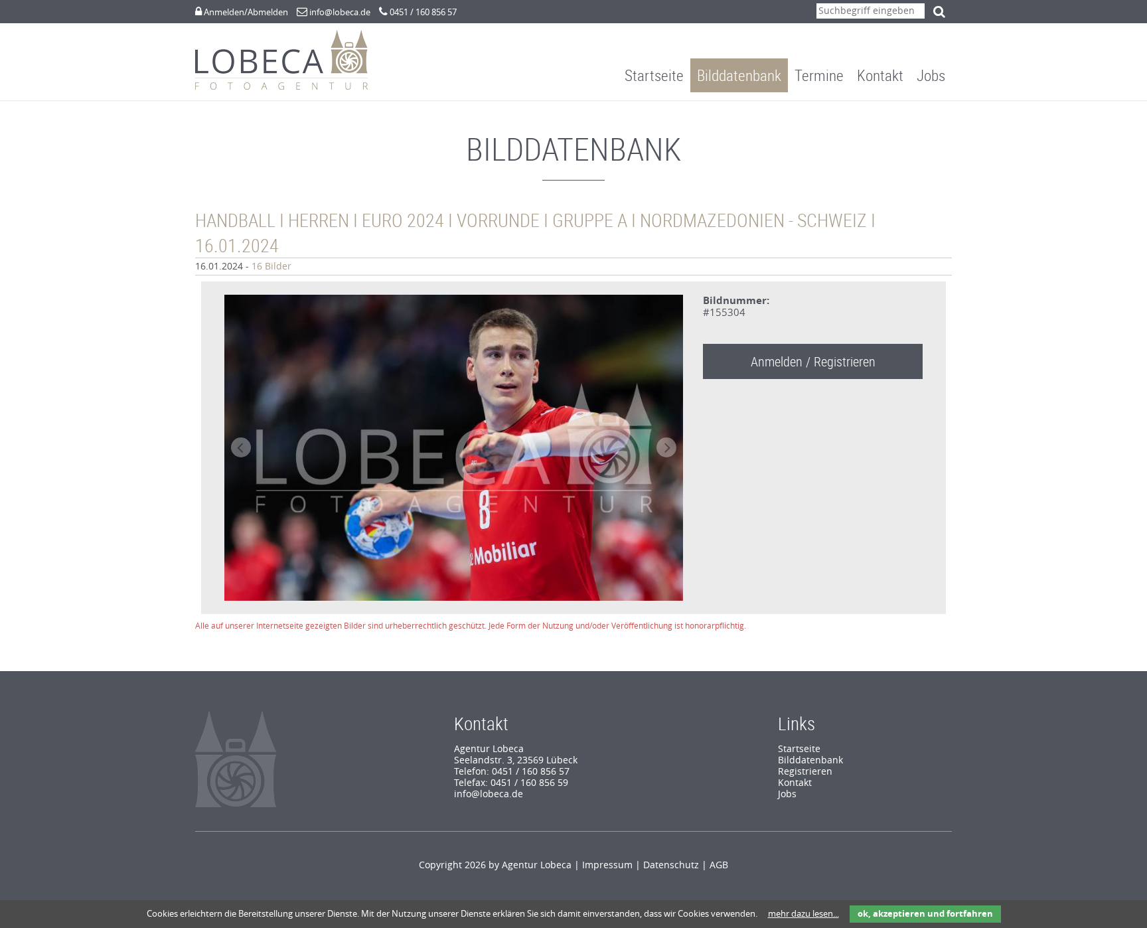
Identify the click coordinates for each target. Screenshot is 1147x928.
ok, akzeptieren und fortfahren (925, 914)
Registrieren (805, 771)
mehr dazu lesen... (803, 914)
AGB (719, 865)
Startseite (654, 75)
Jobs (931, 75)
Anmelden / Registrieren (813, 361)
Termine (819, 75)
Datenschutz (671, 865)
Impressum (607, 865)
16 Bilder (271, 266)
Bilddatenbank (739, 75)
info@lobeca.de (339, 12)
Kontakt (880, 75)
